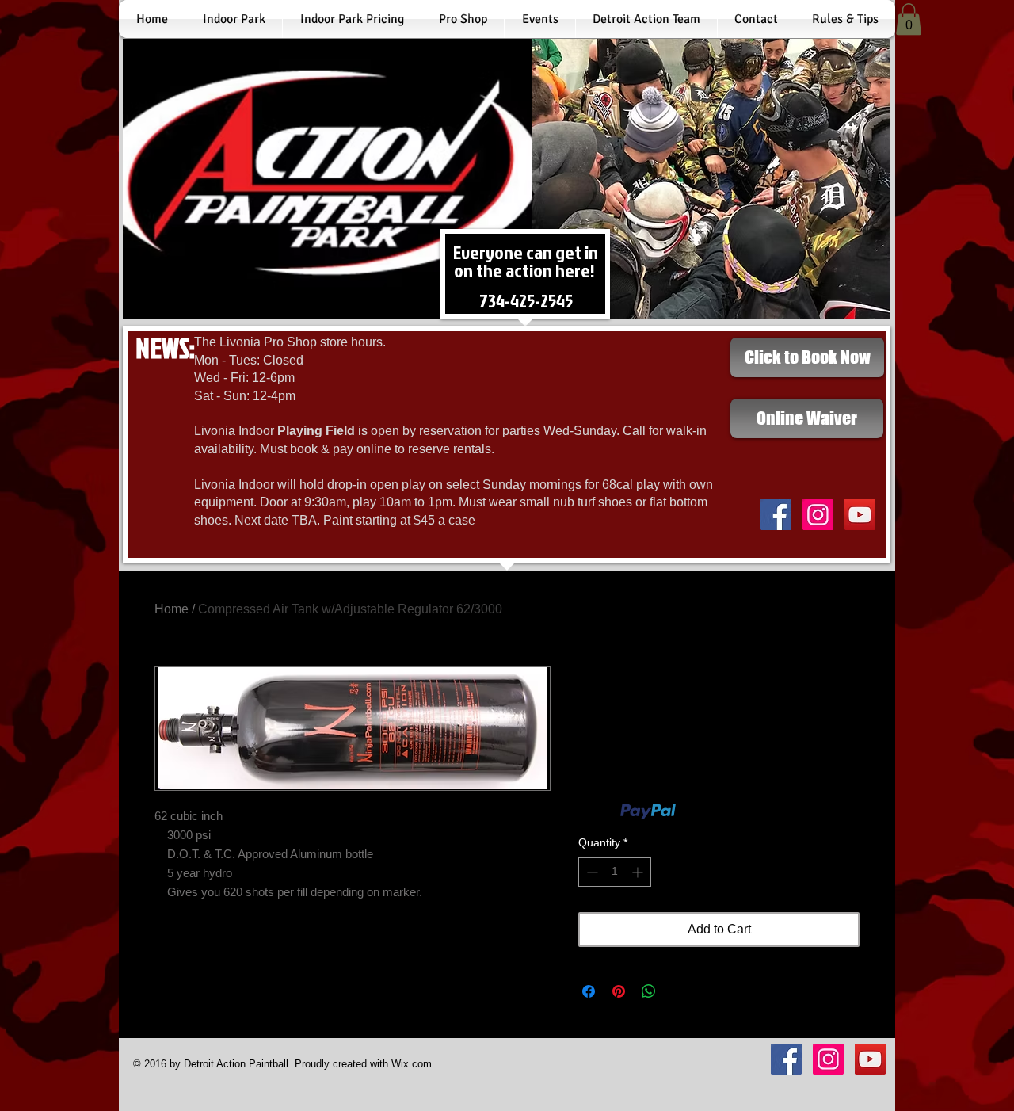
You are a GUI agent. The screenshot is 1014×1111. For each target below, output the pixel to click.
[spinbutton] (614, 872)
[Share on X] (678, 991)
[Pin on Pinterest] (618, 991)
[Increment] (639, 872)
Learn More (708, 811)
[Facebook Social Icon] (775, 514)
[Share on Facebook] (588, 991)
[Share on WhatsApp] (648, 991)
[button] (908, 19)
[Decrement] (590, 872)
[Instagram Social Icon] (817, 514)
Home (171, 609)
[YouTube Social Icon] (859, 514)
